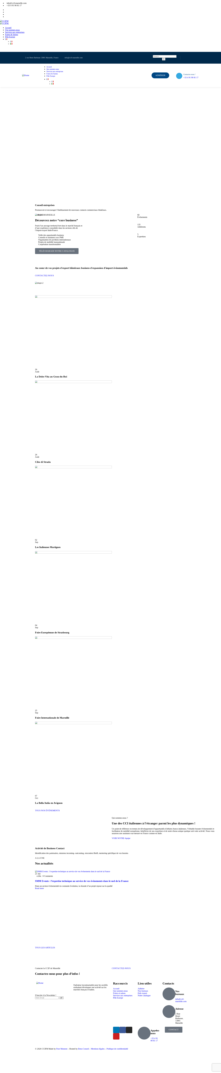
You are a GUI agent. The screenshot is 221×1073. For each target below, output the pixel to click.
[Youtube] (198, 58)
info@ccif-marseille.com (180, 1000)
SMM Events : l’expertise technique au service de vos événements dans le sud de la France (81, 881)
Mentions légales (97, 1049)
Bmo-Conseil (83, 1049)
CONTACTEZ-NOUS (121, 968)
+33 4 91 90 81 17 (190, 77)
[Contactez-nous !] (179, 76)
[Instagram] (193, 58)
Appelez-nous (155, 1032)
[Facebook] (183, 58)
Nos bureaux (179, 992)
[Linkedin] (188, 58)
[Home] (25, 75)
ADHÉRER (5, 51)
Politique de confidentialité (117, 1049)
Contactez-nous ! (189, 74)
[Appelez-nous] (144, 1033)
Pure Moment (61, 1049)
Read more (39, 888)
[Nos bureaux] (169, 994)
